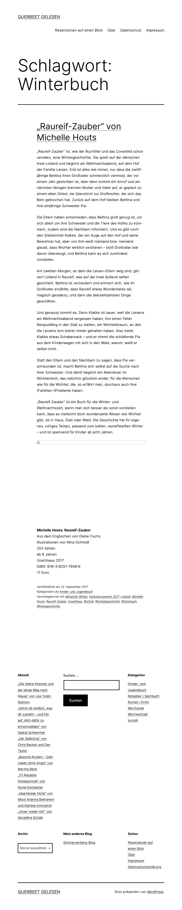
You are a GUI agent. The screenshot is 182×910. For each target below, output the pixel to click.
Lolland (125, 596)
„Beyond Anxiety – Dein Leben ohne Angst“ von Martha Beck (35, 763)
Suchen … (71, 675)
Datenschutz (130, 30)
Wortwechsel (138, 714)
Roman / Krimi (138, 702)
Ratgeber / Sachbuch (143, 696)
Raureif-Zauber (56, 601)
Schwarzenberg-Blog (79, 842)
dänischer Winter (76, 596)
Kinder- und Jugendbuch (76, 591)
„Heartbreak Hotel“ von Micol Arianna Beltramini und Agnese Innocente (36, 799)
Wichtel (89, 601)
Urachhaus (75, 601)
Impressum (155, 30)
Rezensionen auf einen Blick (79, 30)
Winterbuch (129, 601)
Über (111, 30)
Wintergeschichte (48, 606)
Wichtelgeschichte (107, 601)
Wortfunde (136, 708)
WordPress (155, 892)
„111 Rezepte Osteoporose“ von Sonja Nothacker (31, 781)
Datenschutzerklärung (144, 867)
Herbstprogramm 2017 (104, 596)
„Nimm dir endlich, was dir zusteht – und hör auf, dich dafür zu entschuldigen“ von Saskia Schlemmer (35, 720)
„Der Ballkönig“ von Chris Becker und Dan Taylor (34, 745)
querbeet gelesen (39, 16)
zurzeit (133, 720)
